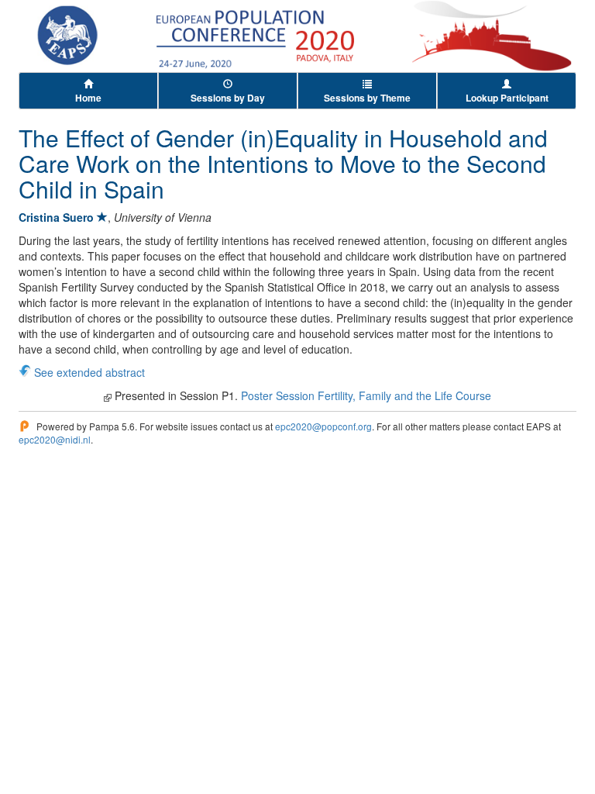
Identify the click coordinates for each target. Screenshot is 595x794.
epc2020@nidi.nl (55, 439)
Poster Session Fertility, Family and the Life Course (366, 395)
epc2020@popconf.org (323, 426)
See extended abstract (89, 372)
